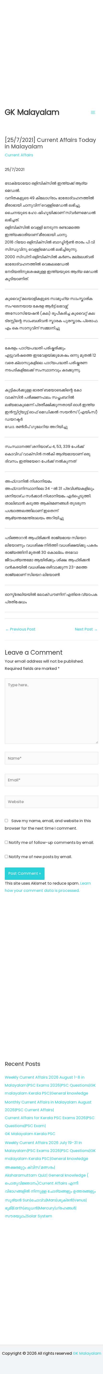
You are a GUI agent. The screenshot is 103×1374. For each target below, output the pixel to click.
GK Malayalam (32, 112)
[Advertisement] (51, 52)
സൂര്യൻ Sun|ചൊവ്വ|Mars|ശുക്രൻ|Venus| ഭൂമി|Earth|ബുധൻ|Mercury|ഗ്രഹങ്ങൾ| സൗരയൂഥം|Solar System (46, 1208)
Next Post (86, 629)
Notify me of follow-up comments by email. (51, 842)
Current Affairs (19, 155)
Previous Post (20, 629)
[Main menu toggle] (92, 112)
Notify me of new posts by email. (40, 857)
